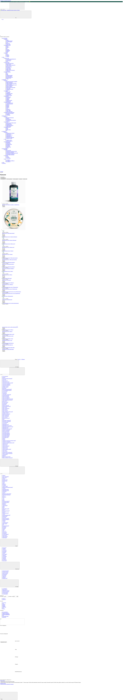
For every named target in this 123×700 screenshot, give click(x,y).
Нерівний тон (8, 101)
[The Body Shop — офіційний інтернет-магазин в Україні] (12, 624)
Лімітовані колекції (9, 40)
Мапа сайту (4, 617)
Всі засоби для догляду (10, 63)
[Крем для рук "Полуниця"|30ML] (62, 278)
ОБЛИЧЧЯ (4, 79)
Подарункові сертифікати (10, 153)
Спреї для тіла (8, 65)
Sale (3, 607)
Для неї (7, 156)
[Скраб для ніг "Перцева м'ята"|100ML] (62, 296)
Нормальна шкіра (9, 95)
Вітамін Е (7, 105)
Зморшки (7, 99)
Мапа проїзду (2, 680)
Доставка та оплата (5, 612)
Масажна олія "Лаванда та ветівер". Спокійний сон (10, 204)
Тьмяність (7, 98)
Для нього (7, 157)
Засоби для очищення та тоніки (11, 83)
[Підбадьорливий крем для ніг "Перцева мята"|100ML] (62, 287)
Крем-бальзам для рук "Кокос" (7, 274)
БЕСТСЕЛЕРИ (4, 38)
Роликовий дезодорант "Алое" (7, 340)
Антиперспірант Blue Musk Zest (7, 344)
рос (2, 19)
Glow (7, 42)
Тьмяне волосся (8, 126)
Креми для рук (8, 69)
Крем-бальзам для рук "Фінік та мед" (8, 247)
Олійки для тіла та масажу (10, 70)
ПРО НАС (4, 163)
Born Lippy (8, 43)
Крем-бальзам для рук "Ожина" (7, 254)
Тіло (7, 53)
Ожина (7, 78)
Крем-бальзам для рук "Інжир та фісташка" (9, 240)
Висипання (8, 97)
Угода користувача (5, 616)
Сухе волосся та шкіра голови (11, 122)
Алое (7, 108)
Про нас (3, 608)
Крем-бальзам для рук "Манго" (7, 331)
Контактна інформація (6, 614)
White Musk (8, 50)
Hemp (7, 47)
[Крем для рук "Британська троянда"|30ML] (62, 262)
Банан (7, 128)
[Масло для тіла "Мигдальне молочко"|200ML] (62, 218)
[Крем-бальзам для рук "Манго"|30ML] (62, 329)
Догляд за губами (9, 86)
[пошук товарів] (17, 6)
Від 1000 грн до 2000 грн (10, 160)
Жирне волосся (8, 123)
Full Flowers (8, 145)
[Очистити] (17, 371)
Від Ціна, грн (2, 596)
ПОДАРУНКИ (4, 148)
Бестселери (4, 602)
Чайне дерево (8, 109)
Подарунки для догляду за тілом (11, 151)
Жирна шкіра (8, 91)
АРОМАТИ (4, 131)
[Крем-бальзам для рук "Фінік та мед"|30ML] (62, 243)
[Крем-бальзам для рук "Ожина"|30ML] (62, 250)
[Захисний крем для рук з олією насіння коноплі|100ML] (62, 303)
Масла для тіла (8, 64)
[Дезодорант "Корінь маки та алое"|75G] (62, 334)
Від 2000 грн (8, 161)
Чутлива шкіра (8, 94)
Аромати (7, 56)
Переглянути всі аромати (10, 133)
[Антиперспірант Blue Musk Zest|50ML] (62, 343)
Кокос (7, 52)
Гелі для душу (8, 60)
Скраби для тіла (8, 59)
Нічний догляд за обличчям (10, 87)
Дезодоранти (8, 67)
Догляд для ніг (8, 68)
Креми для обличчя (9, 82)
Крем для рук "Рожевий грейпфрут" (8, 268)
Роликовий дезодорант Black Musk (8, 349)
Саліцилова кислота (9, 103)
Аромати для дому (9, 138)
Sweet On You (8, 143)
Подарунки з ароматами (10, 137)
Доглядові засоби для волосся (11, 120)
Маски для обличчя (9, 85)
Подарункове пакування (10, 154)
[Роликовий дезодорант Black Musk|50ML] (62, 347)
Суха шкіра (8, 92)
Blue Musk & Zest (9, 144)
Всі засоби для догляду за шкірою (11, 81)
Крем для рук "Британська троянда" (8, 264)
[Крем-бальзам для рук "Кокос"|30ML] (62, 271)
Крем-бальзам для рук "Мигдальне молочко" (9, 259)
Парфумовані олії (9, 136)
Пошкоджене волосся (9, 125)
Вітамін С (7, 107)
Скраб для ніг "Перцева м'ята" (7, 299)
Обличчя (7, 55)
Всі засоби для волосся (10, 117)
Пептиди (7, 104)
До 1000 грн (8, 159)
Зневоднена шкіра (9, 100)
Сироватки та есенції (9, 89)
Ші (6, 48)
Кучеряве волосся (9, 124)
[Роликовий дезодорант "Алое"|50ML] (62, 338)
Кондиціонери (8, 119)
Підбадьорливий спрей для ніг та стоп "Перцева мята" (11, 293)
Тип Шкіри (16, 586)
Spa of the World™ (9, 41)
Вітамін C (7, 51)
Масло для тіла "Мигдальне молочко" (8, 233)
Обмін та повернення (5, 613)
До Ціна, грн (11, 596)
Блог (3, 615)
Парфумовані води (9, 134)
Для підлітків (8, 158)
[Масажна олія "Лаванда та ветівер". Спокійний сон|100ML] (62, 191)
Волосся (7, 54)
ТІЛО (3, 57)
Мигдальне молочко (9, 77)
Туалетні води (8, 135)
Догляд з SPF (8, 44)
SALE (3, 162)
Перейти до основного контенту (5, 0)
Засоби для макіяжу (9, 111)
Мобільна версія (3, 683)
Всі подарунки (8, 150)
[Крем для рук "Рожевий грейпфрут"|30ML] (62, 266)
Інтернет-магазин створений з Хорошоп (7, 684)
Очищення (8, 114)
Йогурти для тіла (9, 66)
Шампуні (7, 118)
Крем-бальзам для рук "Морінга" (7, 284)
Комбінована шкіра (9, 93)
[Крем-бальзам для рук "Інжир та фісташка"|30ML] (62, 236)
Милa (7, 61)
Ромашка (7, 49)
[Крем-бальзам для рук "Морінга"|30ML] (62, 282)
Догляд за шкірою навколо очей (11, 84)
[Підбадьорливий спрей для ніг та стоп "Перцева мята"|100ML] (62, 291)
